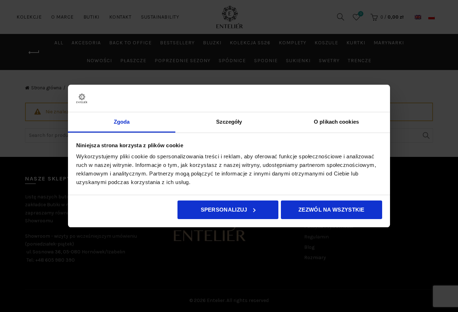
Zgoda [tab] (122, 122)
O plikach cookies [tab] (336, 122)
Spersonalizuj (224, 210)
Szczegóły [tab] (229, 122)
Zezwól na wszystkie (331, 210)
